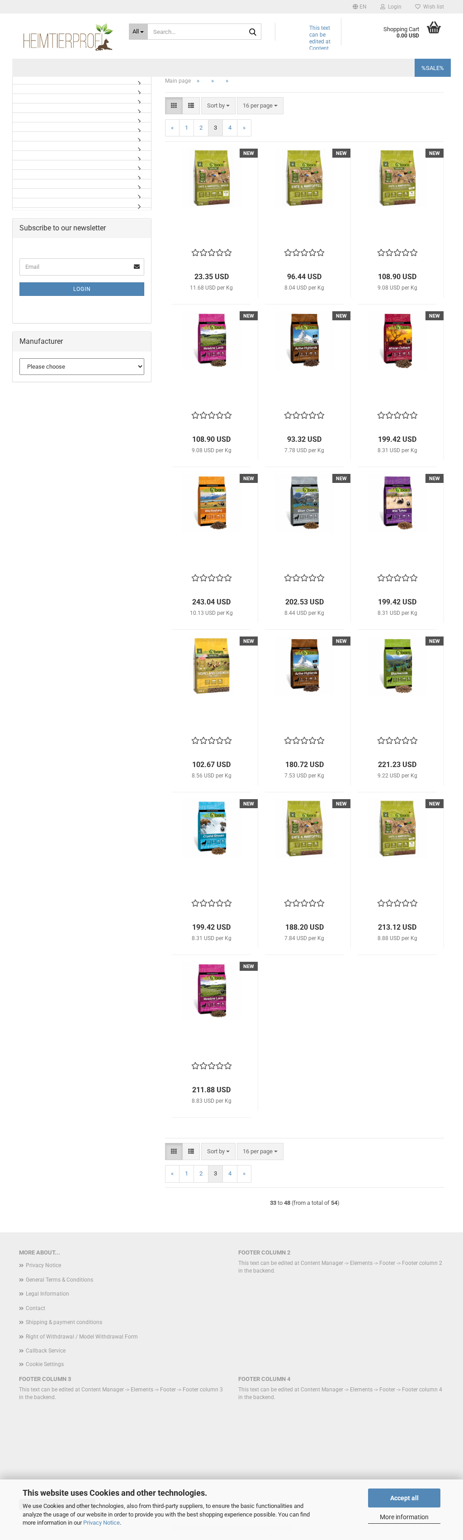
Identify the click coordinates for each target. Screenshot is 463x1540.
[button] (359, 7)
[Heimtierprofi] (67, 36)
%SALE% (432, 68)
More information (404, 1517)
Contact (35, 1308)
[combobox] (218, 106)
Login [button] (393, 7)
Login (82, 289)
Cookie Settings (45, 1364)
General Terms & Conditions (59, 1280)
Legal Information (47, 1294)
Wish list (432, 7)
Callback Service (46, 1351)
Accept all (404, 1498)
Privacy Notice (101, 1522)
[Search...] (252, 32)
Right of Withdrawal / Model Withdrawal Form (82, 1337)
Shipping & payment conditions (64, 1322)
